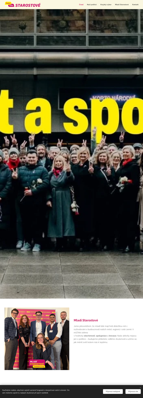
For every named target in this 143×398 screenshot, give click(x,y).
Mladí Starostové (86, 320)
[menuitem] (82, 4)
